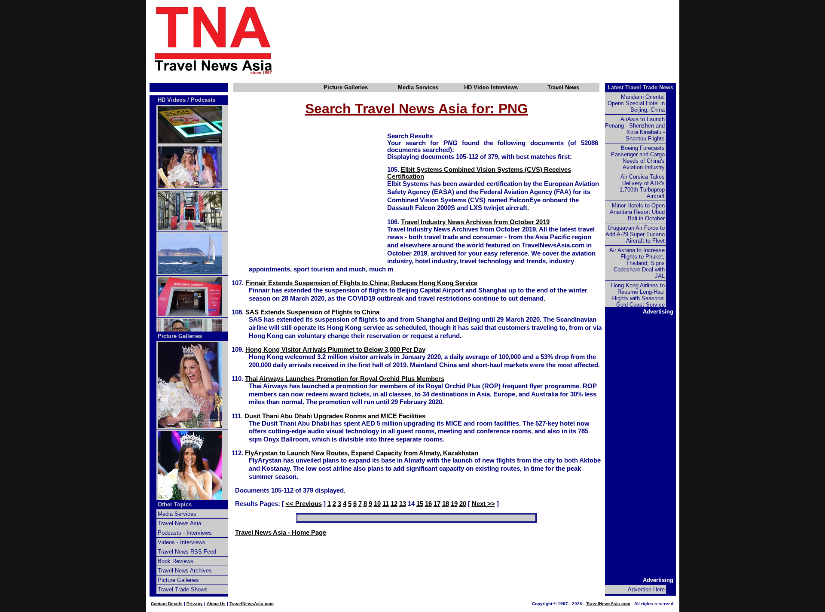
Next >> (483, 503)
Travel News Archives (185, 570)
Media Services (418, 87)
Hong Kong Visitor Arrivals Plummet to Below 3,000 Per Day (335, 349)
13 (402, 503)
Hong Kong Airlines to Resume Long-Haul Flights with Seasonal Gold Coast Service (638, 295)
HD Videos (172, 100)
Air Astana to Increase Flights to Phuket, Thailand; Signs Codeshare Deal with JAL (637, 263)
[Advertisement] (490, 40)
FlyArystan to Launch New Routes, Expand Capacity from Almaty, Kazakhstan (361, 453)
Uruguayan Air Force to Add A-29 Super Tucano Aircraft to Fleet (635, 234)
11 (385, 503)
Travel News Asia (179, 523)
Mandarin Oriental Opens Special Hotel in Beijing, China (636, 103)
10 (377, 503)
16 (428, 503)
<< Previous (304, 503)
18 (445, 503)
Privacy (194, 603)
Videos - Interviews (181, 542)
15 (419, 503)
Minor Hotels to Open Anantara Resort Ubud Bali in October (637, 212)
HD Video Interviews (491, 87)
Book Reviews (175, 561)
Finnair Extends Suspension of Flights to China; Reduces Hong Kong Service (361, 283)
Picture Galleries (346, 87)
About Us (216, 603)
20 (462, 503)
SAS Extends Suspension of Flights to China (312, 312)
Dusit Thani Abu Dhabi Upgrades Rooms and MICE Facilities (334, 416)
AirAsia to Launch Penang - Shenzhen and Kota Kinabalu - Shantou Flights (635, 129)
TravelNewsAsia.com (251, 603)
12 (394, 503)
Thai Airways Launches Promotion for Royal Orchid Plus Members (344, 378)
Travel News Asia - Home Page (280, 532)
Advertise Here (646, 589)
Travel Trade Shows (183, 589)
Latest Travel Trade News (640, 87)
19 (454, 503)
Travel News (563, 87)
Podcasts (203, 100)
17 (437, 503)
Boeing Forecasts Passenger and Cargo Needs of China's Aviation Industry (638, 158)
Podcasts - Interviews (185, 533)
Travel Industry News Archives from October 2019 (475, 222)
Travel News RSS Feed (187, 551)
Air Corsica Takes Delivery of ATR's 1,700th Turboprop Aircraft (642, 186)
